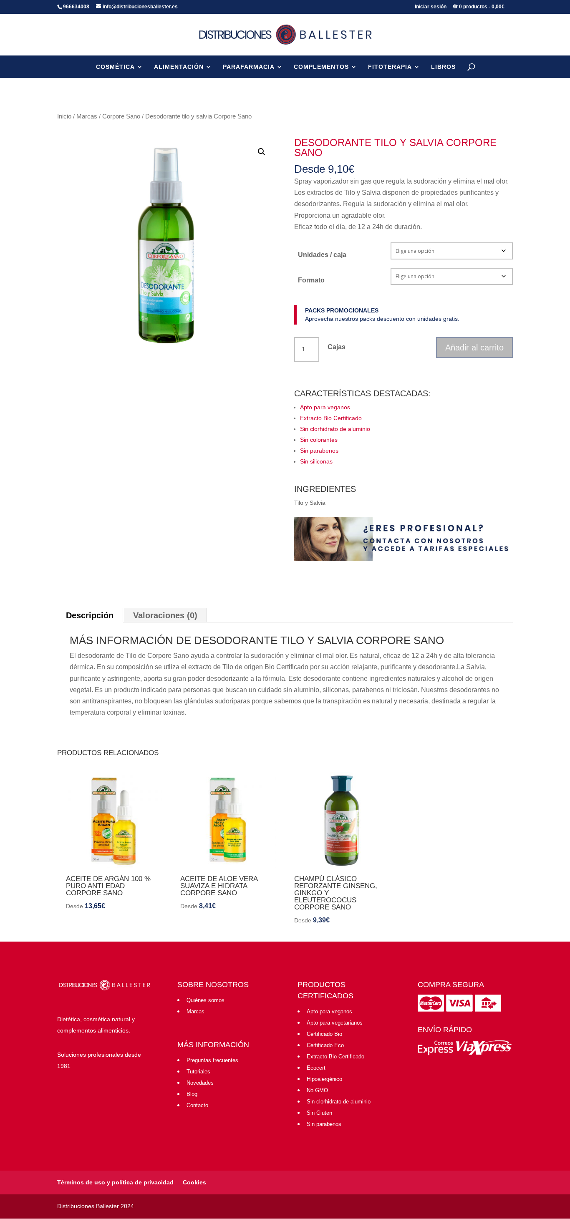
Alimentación (179, 66)
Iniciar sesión (430, 7)
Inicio (64, 116)
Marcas (86, 116)
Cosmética (115, 66)
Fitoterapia (390, 66)
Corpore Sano (121, 116)
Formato (311, 280)
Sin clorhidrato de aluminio (335, 429)
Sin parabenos (319, 450)
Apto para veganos (325, 407)
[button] (261, 151)
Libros (443, 66)
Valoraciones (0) (165, 615)
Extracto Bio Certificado (331, 418)
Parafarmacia (249, 66)
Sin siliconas (316, 461)
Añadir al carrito (474, 347)
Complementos (321, 66)
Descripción (89, 615)
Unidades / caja (322, 254)
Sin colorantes (319, 439)
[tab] (89, 615)
